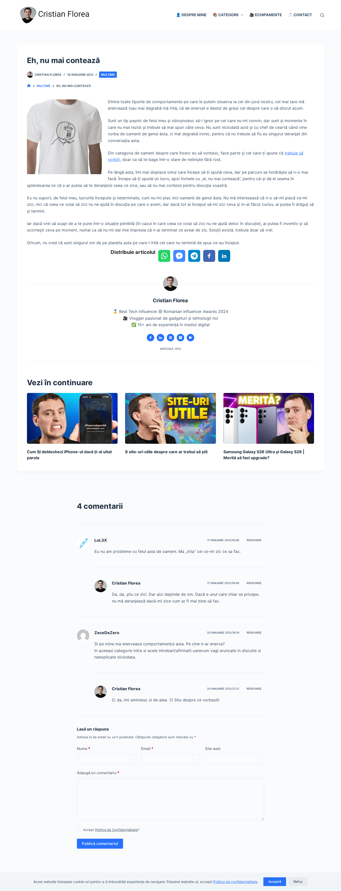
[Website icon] (170, 337)
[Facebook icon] (150, 337)
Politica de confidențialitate (235, 882)
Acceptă (274, 882)
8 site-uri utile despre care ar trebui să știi (166, 451)
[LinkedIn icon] (160, 337)
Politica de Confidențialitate (116, 830)
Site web (212, 748)
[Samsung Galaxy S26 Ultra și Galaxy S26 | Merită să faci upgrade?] (268, 418)
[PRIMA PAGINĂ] (29, 86)
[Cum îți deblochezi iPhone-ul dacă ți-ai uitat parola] (72, 418)
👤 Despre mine (191, 14)
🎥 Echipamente (265, 14)
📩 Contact (300, 14)
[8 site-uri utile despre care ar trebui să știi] (170, 418)
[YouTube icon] (190, 337)
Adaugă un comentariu (98, 772)
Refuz (298, 882)
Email (147, 748)
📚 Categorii (225, 14)
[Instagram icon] (180, 337)
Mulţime (108, 74)
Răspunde (254, 540)
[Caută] (322, 15)
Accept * (111, 830)
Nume (83, 748)
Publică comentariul (100, 843)
